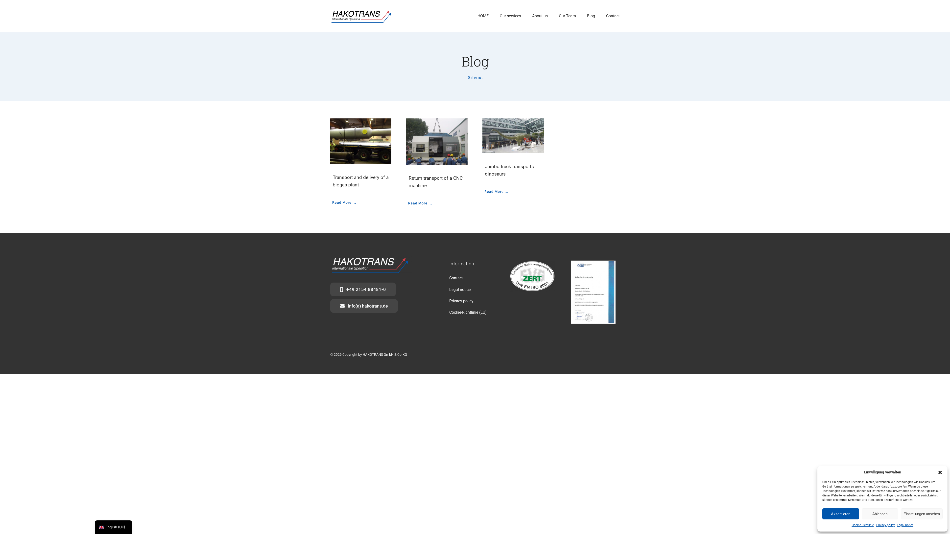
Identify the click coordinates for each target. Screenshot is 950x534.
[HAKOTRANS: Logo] (362, 11)
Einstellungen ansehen (921, 514)
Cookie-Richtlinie (863, 525)
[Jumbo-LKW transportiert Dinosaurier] (513, 135)
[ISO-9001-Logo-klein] (532, 262)
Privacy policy (885, 525)
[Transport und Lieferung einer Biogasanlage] (361, 141)
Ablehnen (879, 514)
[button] (940, 472)
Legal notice (905, 525)
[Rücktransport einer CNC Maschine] (437, 141)
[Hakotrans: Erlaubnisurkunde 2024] (593, 262)
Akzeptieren (840, 514)
